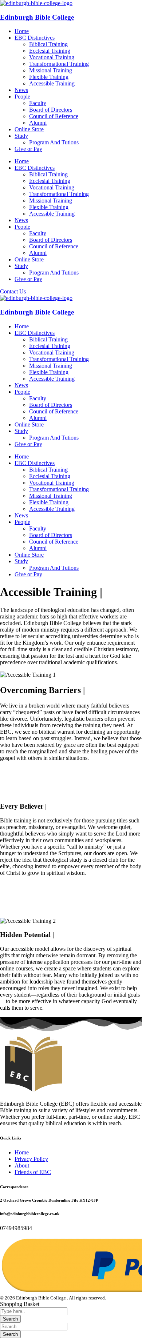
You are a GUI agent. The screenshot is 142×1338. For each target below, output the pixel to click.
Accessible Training (52, 83)
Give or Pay (28, 149)
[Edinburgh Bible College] (36, 3)
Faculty (37, 103)
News (21, 90)
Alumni (38, 123)
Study (21, 136)
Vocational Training (51, 57)
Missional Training (50, 70)
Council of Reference (53, 116)
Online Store (29, 129)
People (22, 96)
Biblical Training (48, 44)
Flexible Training (48, 77)
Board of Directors (50, 110)
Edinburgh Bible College (37, 17)
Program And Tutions (54, 142)
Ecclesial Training (49, 51)
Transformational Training (59, 64)
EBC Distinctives (35, 38)
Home (22, 31)
